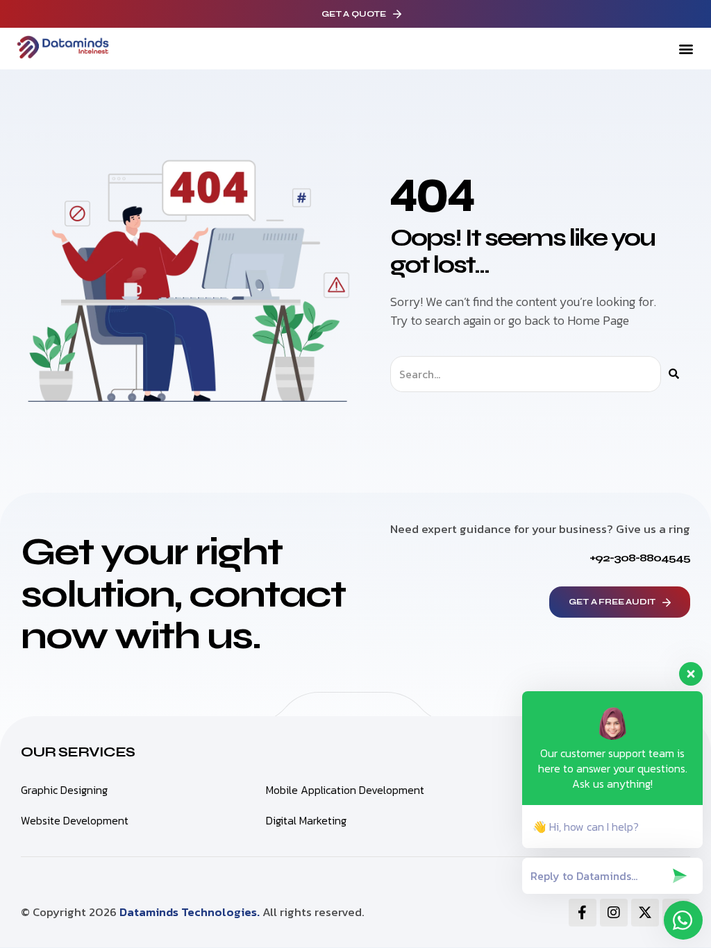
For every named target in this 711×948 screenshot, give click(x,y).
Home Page (598, 320)
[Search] (674, 374)
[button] (685, 48)
